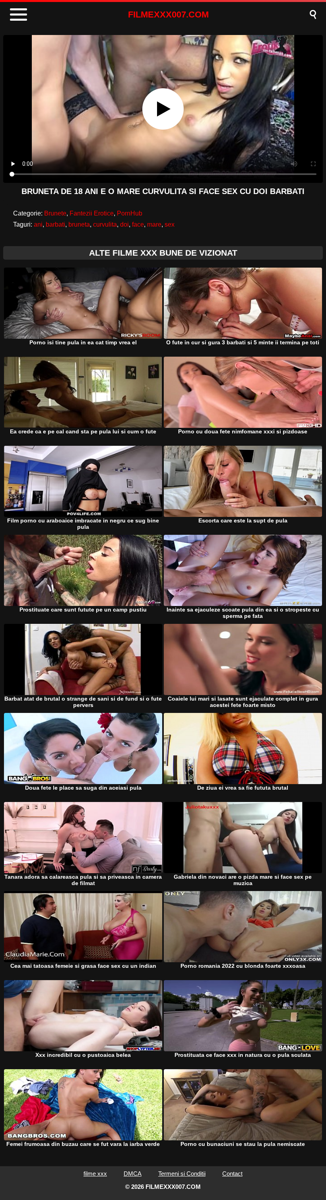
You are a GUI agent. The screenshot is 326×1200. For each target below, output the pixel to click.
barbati (55, 224)
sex (170, 224)
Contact (232, 1173)
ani (38, 224)
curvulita (105, 224)
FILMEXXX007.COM (168, 14)
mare (154, 224)
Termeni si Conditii (182, 1173)
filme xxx (95, 1173)
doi (124, 224)
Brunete (55, 213)
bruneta (79, 224)
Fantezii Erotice (92, 213)
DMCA (133, 1173)
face (138, 224)
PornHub (129, 213)
